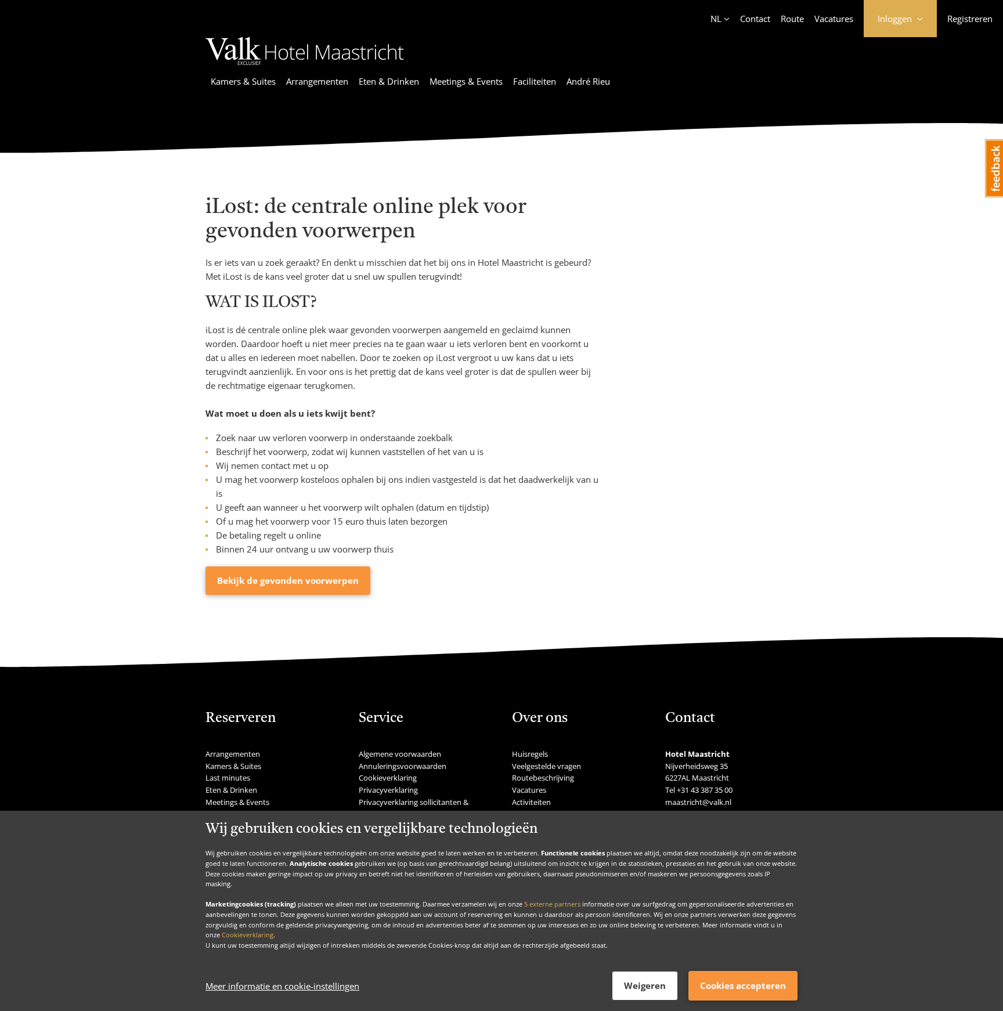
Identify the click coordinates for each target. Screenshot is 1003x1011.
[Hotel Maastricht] (304, 67)
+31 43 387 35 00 (705, 790)
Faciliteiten (534, 81)
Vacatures (833, 18)
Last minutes (227, 777)
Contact (755, 18)
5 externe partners (552, 904)
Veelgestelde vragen (546, 766)
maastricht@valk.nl (698, 802)
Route (792, 18)
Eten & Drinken (389, 81)
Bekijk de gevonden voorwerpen (288, 580)
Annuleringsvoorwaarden (402, 766)
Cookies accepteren (743, 985)
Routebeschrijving (543, 777)
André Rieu (588, 81)
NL (715, 18)
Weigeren (645, 985)
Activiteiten (531, 802)
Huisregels (530, 754)
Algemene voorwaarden (400, 754)
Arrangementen (317, 81)
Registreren (970, 18)
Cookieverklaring (247, 934)
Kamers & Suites (243, 81)
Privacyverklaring (388, 790)
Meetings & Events (466, 81)
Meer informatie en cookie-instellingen (282, 986)
